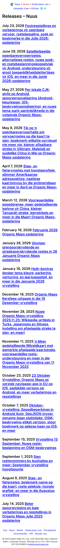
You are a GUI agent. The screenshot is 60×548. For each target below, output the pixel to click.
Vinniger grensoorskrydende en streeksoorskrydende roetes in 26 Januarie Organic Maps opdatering (29, 251)
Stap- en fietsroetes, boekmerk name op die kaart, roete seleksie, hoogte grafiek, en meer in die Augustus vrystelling (28, 486)
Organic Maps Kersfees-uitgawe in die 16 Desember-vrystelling (29, 298)
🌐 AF (42, 8)
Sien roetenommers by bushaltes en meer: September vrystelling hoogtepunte (27, 463)
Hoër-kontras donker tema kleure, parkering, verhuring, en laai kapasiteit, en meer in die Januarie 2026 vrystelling (27, 277)
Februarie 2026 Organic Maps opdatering (30, 232)
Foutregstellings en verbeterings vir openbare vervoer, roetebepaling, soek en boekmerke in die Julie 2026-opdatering (29, 34)
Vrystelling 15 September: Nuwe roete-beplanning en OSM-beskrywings (30, 443)
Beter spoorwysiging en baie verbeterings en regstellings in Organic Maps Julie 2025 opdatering (26, 512)
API (31, 533)
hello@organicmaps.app (38, 544)
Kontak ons (41, 533)
